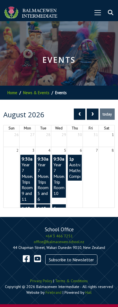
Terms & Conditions (71, 280)
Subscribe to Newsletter (71, 259)
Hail (88, 292)
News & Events (36, 92)
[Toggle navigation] (97, 12)
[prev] (80, 114)
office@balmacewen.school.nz (59, 241)
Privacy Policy (41, 280)
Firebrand (53, 292)
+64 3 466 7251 (59, 235)
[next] (93, 114)
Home (12, 92)
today (107, 114)
